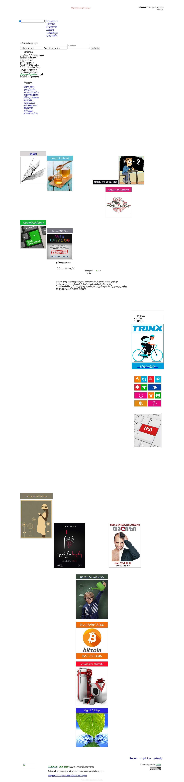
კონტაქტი (158, 758)
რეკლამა (140, 316)
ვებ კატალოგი (30, 105)
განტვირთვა (52, 32)
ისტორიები (51, 27)
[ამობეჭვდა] (57, 266)
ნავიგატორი (52, 21)
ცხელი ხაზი (29, 103)
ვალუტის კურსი (31, 95)
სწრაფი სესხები (31, 97)
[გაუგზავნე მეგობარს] (59, 266)
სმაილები (28, 108)
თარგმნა (28, 100)
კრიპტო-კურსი (31, 113)
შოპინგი (50, 30)
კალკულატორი (31, 92)
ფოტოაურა (51, 35)
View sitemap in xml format (92, 780)
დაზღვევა (28, 110)
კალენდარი (29, 89)
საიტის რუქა (145, 758)
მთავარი (134, 758)
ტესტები (140, 321)
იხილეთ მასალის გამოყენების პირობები (67, 776)
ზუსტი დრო (29, 87)
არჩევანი (50, 24)
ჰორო (139, 318)
